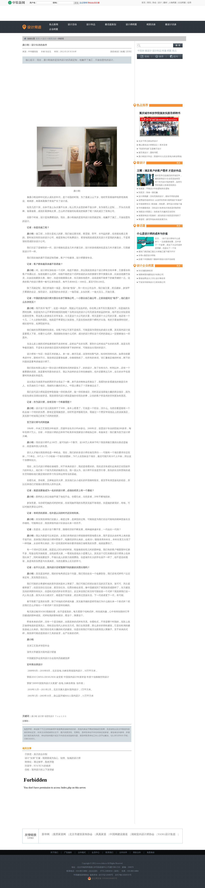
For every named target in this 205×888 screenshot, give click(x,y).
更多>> (179, 163)
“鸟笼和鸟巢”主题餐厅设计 (150, 149)
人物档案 (172, 2)
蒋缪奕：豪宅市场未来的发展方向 (153, 219)
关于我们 (54, 852)
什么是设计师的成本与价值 (152, 233)
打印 (129, 51)
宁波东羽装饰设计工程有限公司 (152, 282)
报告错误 (115, 51)
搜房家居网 (59, 834)
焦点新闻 (53, 24)
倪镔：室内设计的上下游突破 (39, 769)
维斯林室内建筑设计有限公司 (151, 274)
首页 (143, 2)
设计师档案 (131, 24)
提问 (175, 56)
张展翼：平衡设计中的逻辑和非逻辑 (154, 189)
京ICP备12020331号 (123, 875)
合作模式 (82, 852)
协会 (154, 2)
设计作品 (90, 24)
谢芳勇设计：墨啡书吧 (148, 152)
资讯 (149, 2)
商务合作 (137, 852)
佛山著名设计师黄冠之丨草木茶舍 (153, 145)
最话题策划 (110, 24)
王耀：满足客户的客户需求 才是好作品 (159, 170)
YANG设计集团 (166, 834)
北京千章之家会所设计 (148, 141)
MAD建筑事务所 (146, 271)
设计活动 (72, 24)
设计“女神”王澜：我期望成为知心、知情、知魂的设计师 (53, 758)
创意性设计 (49, 716)
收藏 (123, 51)
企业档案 (182, 2)
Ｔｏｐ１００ (60, 716)
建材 (165, 2)
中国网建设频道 (119, 834)
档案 (169, 50)
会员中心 (95, 852)
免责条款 (151, 852)
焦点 (174, 50)
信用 (189, 2)
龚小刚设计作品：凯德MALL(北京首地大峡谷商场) (160, 156)
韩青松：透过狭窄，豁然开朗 (39, 762)
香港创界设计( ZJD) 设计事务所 (152, 278)
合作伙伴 (123, 852)
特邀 (164, 50)
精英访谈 (151, 24)
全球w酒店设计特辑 (147, 255)
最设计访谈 (170, 24)
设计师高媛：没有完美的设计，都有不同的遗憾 (159, 196)
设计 (160, 2)
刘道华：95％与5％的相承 (38, 766)
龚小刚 (34, 716)
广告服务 (68, 852)
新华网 (45, 834)
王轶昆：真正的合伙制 (36, 754)
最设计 (148, 50)
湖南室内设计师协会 (142, 834)
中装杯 (141, 50)
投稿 (147, 56)
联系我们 (109, 852)
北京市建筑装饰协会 (80, 834)
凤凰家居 (101, 834)
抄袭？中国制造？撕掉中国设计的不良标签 (157, 259)
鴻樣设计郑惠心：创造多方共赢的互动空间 (157, 212)
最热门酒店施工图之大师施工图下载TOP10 (157, 251)
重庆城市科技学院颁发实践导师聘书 (159, 113)
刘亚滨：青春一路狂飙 (148, 192)
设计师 (41, 716)
